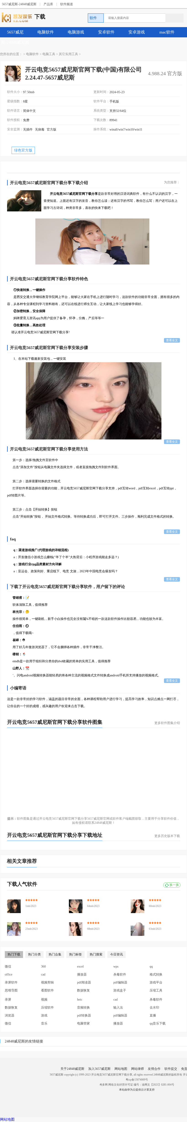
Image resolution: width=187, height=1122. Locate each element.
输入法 (118, 1007)
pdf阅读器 (84, 982)
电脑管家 (83, 1023)
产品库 (48, 4)
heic (79, 999)
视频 (44, 999)
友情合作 (154, 1069)
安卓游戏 (136, 32)
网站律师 (137, 1069)
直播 (153, 1015)
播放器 (82, 974)
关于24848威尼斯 (72, 1069)
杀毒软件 (119, 974)
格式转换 (156, 974)
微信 (8, 966)
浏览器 (9, 1015)
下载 (39, 17)
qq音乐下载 (158, 1023)
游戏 (44, 1015)
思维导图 (11, 990)
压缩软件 (47, 1007)
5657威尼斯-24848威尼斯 (19, 4)
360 (43, 966)
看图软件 (47, 990)
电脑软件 (45, 32)
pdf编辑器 (120, 982)
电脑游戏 (76, 32)
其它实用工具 (68, 54)
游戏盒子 (119, 990)
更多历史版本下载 (167, 836)
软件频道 (66, 4)
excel (80, 966)
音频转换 (83, 1007)
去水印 (154, 1007)
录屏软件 (11, 982)
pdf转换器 (84, 1015)
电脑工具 (48, 54)
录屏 (8, 999)
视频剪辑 (47, 982)
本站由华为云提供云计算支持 (137, 1089)
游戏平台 (156, 982)
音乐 (44, 1023)
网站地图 (120, 1069)
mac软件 (166, 32)
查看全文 (172, 340)
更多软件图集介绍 (167, 723)
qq (151, 966)
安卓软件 (106, 32)
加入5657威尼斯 (99, 1069)
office (8, 974)
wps (115, 966)
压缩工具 (156, 990)
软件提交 (170, 1069)
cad (43, 974)
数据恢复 (83, 990)
